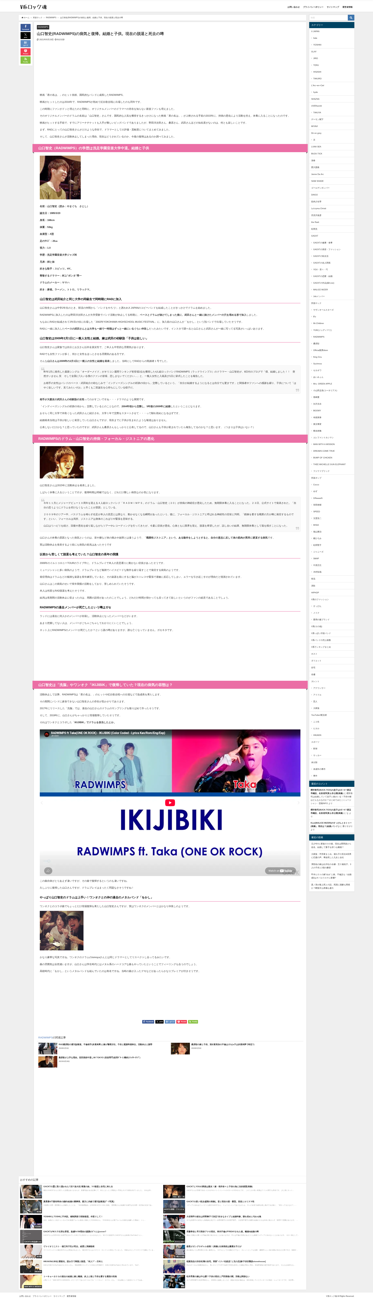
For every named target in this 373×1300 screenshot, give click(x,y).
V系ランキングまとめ (321, 647)
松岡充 (314, 229)
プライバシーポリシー (313, 7)
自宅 (313, 667)
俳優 (313, 674)
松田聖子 (317, 545)
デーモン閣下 (317, 119)
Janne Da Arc (317, 174)
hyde (315, 92)
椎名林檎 (317, 431)
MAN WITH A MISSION (324, 444)
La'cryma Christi (318, 208)
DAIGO (314, 195)
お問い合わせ (293, 7)
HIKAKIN (317, 735)
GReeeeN (317, 498)
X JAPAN (315, 31)
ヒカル (316, 728)
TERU (316, 65)
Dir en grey (316, 133)
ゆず (315, 491)
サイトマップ (333, 7)
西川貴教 (315, 167)
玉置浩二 (317, 518)
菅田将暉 (317, 505)
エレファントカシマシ (323, 437)
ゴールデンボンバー (320, 188)
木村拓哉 (317, 572)
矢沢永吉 (317, 404)
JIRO (315, 58)
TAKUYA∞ (318, 112)
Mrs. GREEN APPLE (322, 384)
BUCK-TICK (316, 154)
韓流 (313, 579)
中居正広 (317, 565)
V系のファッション (320, 599)
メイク (316, 613)
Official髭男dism (320, 350)
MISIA (316, 525)
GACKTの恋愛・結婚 (322, 276)
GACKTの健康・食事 (322, 243)
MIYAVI (314, 126)
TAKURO (317, 79)
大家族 (316, 708)
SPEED (316, 512)
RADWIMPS (43, 27)
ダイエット (316, 661)
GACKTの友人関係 (321, 263)
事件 (315, 776)
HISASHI (317, 72)
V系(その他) (316, 626)
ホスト (314, 654)
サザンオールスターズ (323, 310)
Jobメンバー (319, 296)
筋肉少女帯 (316, 202)
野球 (315, 749)
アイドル (317, 695)
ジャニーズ (318, 552)
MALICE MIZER (320, 290)
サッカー (317, 755)
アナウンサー (319, 688)
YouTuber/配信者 (319, 715)
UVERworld (316, 106)
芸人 (315, 701)
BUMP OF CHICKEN (322, 458)
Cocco (316, 485)
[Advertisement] (105, 69)
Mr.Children (318, 323)
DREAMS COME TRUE (324, 451)
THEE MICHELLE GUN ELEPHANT (329, 464)
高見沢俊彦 (316, 215)
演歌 (313, 586)
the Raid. (315, 222)
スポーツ (315, 742)
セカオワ (317, 370)
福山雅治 (317, 532)
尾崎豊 (316, 397)
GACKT (314, 236)
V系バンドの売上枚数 (321, 640)
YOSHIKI (317, 45)
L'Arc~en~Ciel (317, 85)
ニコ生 (316, 722)
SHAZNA (315, 99)
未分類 (314, 762)
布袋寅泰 (317, 417)
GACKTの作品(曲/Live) (323, 283)
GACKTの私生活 (320, 256)
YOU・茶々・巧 (320, 269)
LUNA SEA (316, 147)
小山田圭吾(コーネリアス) (325, 390)
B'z (314, 317)
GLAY (313, 52)
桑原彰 (316, 343)
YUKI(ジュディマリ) (322, 330)
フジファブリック (321, 471)
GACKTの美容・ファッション (327, 249)
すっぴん (317, 606)
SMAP (316, 558)
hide (315, 38)
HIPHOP (315, 593)
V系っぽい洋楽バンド (321, 633)
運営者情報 (347, 7)
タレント (315, 681)
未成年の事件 (319, 769)
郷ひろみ (317, 538)
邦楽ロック (316, 303)
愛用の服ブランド (321, 620)
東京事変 (317, 424)
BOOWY (317, 411)
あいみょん (318, 377)
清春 (313, 160)
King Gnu (317, 357)
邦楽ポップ (316, 478)
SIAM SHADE (317, 181)
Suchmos (317, 364)
